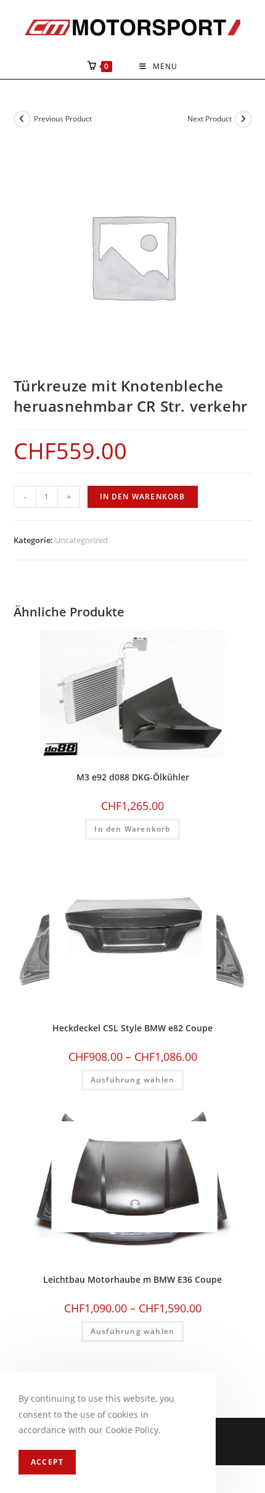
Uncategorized (81, 540)
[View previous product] (22, 119)
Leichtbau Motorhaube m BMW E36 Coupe (132, 1279)
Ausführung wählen (132, 1079)
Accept (47, 1462)
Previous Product (63, 118)
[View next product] (243, 119)
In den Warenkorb (143, 496)
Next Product (209, 118)
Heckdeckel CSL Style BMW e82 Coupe (132, 1028)
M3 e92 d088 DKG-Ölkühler (132, 777)
